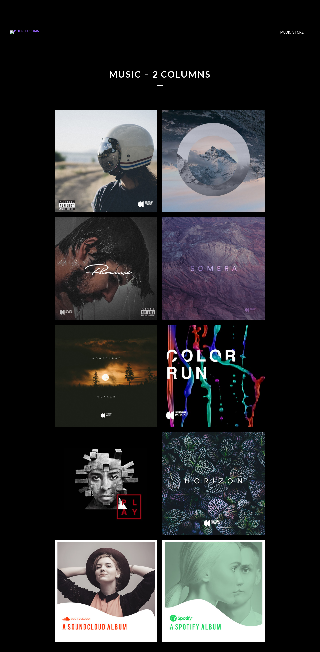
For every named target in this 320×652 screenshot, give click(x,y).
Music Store (292, 32)
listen (138, 195)
